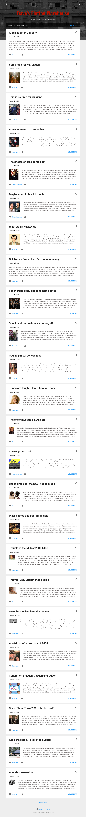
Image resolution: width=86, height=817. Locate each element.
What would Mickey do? (23, 226)
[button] (76, 32)
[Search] (79, 4)
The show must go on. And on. (27, 419)
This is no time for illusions (25, 97)
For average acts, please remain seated (32, 290)
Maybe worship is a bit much (26, 194)
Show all (74, 25)
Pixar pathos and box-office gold (28, 515)
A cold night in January (23, 32)
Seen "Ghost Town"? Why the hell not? (31, 708)
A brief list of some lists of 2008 (28, 643)
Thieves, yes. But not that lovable (29, 579)
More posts (43, 803)
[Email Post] (22, 55)
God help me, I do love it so (25, 355)
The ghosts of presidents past (27, 161)
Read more (72, 55)
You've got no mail (20, 451)
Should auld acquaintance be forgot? (31, 323)
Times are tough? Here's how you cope (32, 388)
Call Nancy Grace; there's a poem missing (34, 259)
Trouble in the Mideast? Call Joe (28, 548)
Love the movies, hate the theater (29, 611)
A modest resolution (21, 772)
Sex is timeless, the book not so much (32, 483)
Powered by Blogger (44, 809)
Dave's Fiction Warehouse (43, 13)
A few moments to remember (26, 129)
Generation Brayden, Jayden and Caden (32, 675)
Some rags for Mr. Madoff (24, 64)
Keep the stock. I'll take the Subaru (30, 739)
